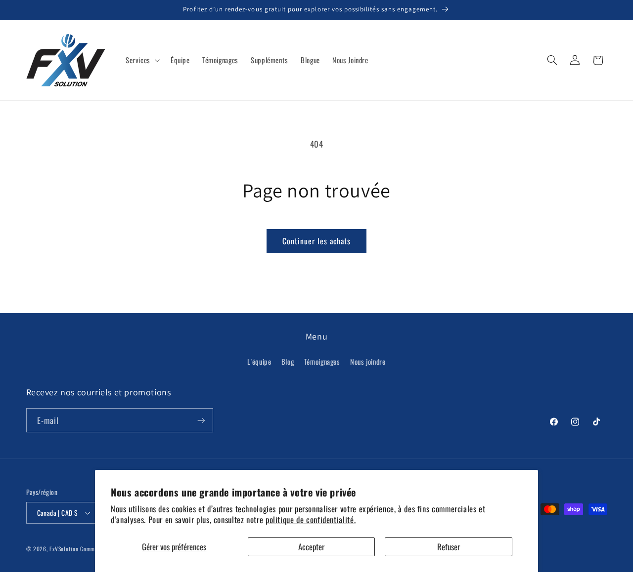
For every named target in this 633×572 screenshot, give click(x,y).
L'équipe (259, 361)
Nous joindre (368, 361)
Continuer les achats (316, 241)
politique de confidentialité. (311, 519)
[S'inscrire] (200, 420)
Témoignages (322, 361)
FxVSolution (63, 548)
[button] (141, 60)
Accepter (311, 546)
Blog (287, 361)
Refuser (448, 546)
